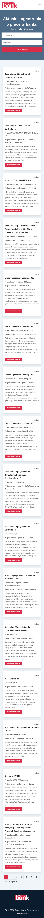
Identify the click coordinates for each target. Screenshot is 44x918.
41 (6, 882)
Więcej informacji (13, 110)
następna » (13, 882)
